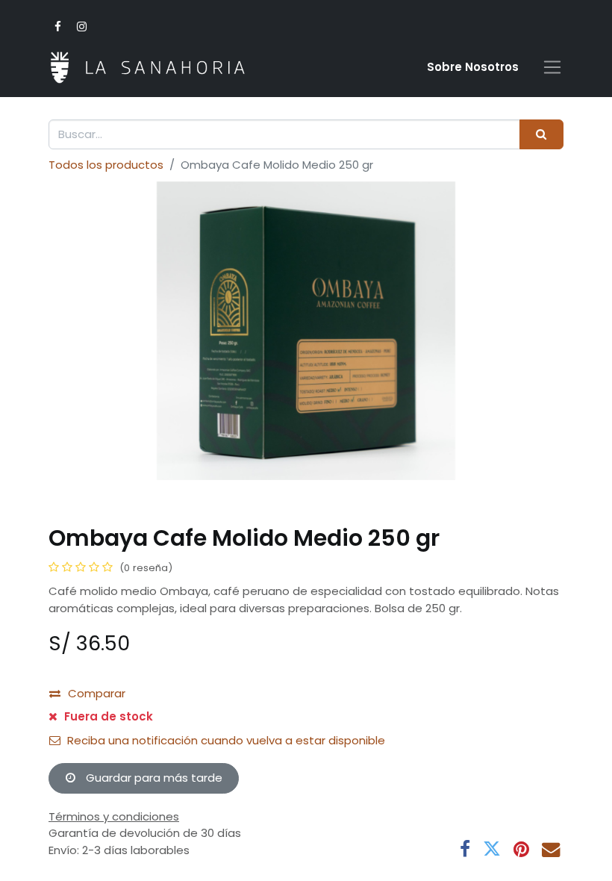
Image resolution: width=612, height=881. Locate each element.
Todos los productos (106, 164)
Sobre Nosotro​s (473, 67)
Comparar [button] (96, 693)
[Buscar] (541, 134)
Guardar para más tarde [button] (152, 777)
